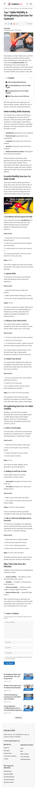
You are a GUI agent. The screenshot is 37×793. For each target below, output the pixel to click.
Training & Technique (28, 678)
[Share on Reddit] (14, 23)
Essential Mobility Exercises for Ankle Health (18, 86)
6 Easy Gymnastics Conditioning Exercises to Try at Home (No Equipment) (13, 708)
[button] (5, 4)
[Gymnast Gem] (15, 4)
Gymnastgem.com (14, 741)
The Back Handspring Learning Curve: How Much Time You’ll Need (12, 697)
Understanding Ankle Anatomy (16, 82)
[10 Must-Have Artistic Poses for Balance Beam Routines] (28, 687)
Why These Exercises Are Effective (18, 96)
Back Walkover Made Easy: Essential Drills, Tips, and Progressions (12, 676)
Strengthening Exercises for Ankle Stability (17, 92)
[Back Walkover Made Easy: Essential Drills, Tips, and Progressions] (28, 676)
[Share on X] (11, 23)
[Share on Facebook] (8, 23)
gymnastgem (7, 28)
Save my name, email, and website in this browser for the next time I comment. (19, 658)
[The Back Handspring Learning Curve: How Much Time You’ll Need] (28, 696)
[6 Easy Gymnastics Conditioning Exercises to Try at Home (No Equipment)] (28, 708)
